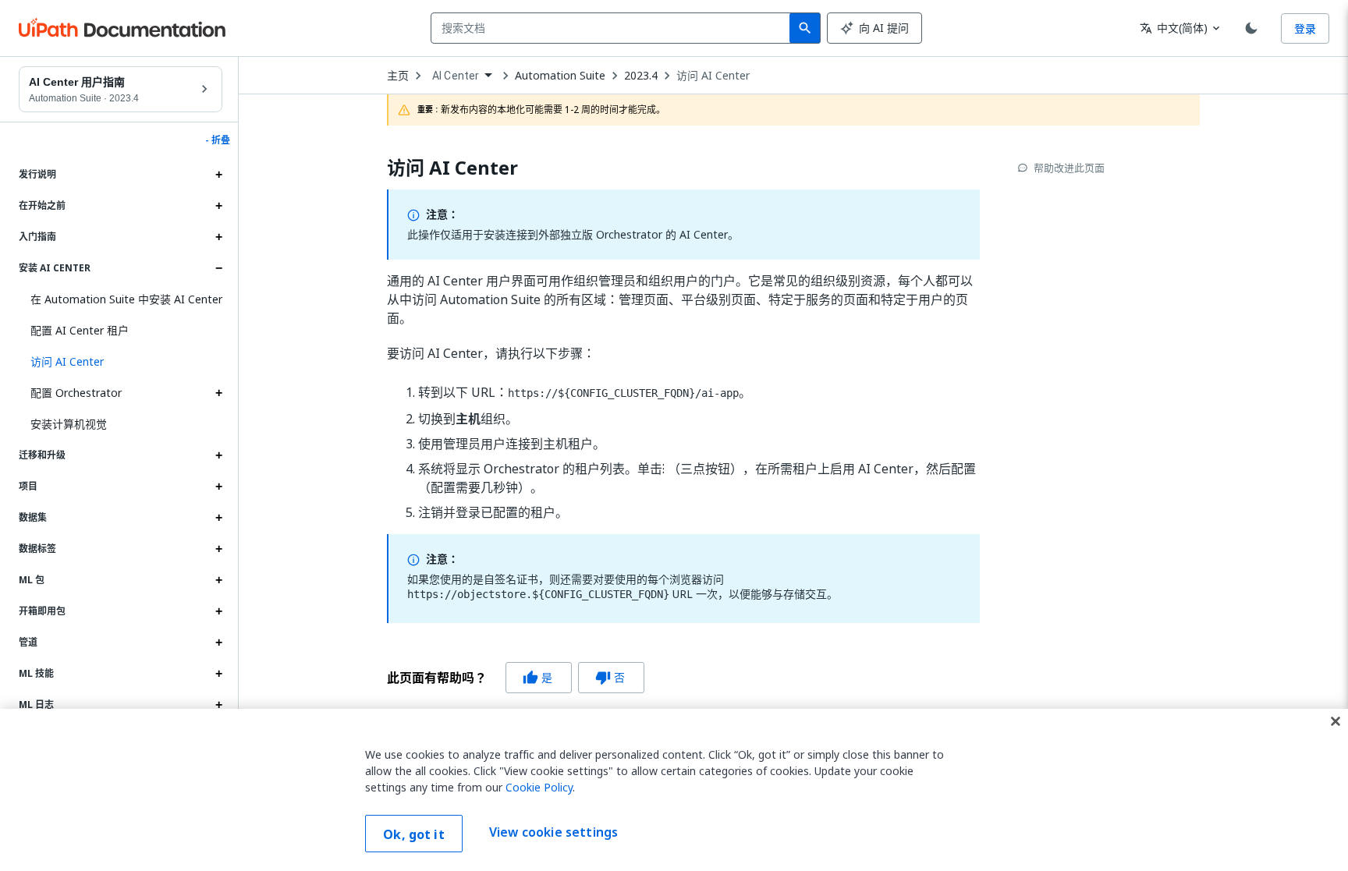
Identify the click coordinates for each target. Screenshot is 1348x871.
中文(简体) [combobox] (1174, 27)
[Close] (1335, 721)
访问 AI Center (713, 75)
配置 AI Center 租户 (79, 330)
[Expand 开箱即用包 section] (218, 611)
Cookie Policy (539, 787)
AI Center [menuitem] (455, 75)
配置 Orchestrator (76, 392)
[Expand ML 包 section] (218, 580)
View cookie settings (553, 832)
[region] (674, 790)
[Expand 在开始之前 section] (218, 206)
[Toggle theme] (1251, 28)
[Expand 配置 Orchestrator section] (218, 393)
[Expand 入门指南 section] (218, 237)
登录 (1305, 28)
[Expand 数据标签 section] (218, 549)
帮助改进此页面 (1069, 167)
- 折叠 (217, 140)
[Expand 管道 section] (218, 643)
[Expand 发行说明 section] (218, 175)
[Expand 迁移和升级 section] (218, 455)
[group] (515, 677)
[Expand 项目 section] (218, 487)
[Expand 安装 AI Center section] (218, 268)
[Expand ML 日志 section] (218, 705)
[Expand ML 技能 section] (218, 674)
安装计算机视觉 (68, 424)
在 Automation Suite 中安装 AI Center (126, 299)
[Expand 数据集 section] (218, 518)
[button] (120, 361)
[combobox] (613, 28)
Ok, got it (414, 834)
